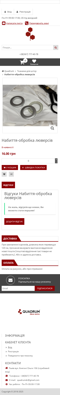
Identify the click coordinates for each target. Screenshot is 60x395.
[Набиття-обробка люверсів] (52, 128)
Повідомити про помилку (20, 355)
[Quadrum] (30, 34)
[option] (30, 105)
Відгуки (8, 185)
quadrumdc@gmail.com (28, 380)
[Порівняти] (11, 174)
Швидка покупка (35, 167)
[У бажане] (4, 174)
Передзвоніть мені (39, 23)
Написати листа (14, 23)
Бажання (34, 64)
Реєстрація (13, 351)
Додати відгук (14, 221)
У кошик (11, 167)
